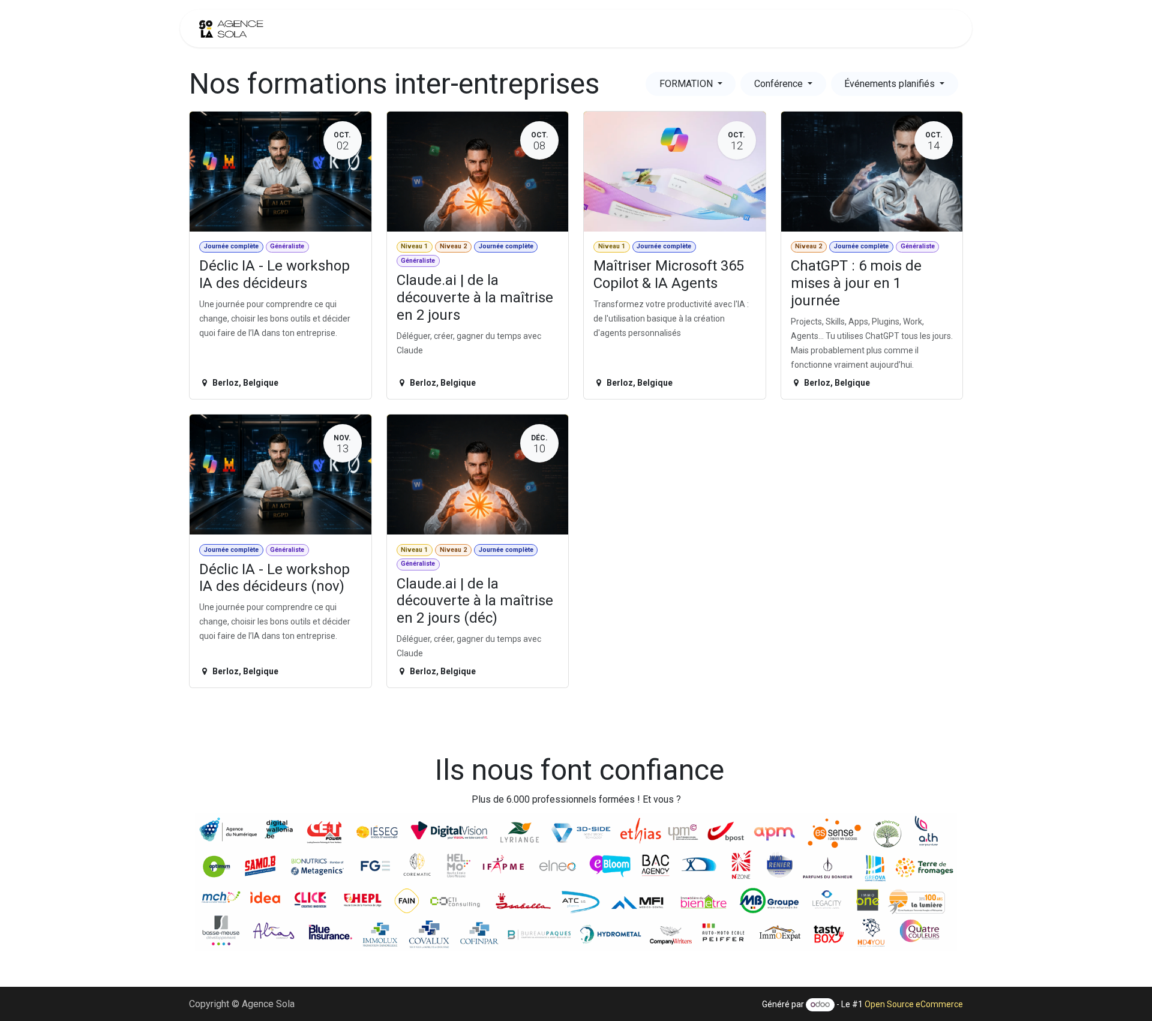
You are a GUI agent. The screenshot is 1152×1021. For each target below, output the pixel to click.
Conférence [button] (779, 83)
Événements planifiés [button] (890, 83)
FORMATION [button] (687, 83)
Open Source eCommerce (914, 1004)
